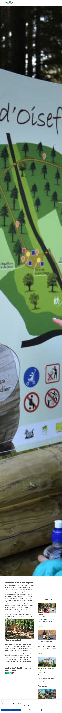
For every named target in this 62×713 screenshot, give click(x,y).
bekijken (40, 626)
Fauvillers (7, 589)
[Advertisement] (20, 688)
